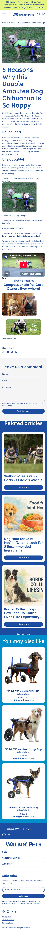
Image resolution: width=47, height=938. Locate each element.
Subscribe (23, 896)
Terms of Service (8, 920)
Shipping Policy (7, 923)
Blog (4, 22)
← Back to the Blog (9, 338)
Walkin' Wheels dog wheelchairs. (27, 116)
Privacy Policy (32, 901)
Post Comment (23, 411)
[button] (43, 14)
